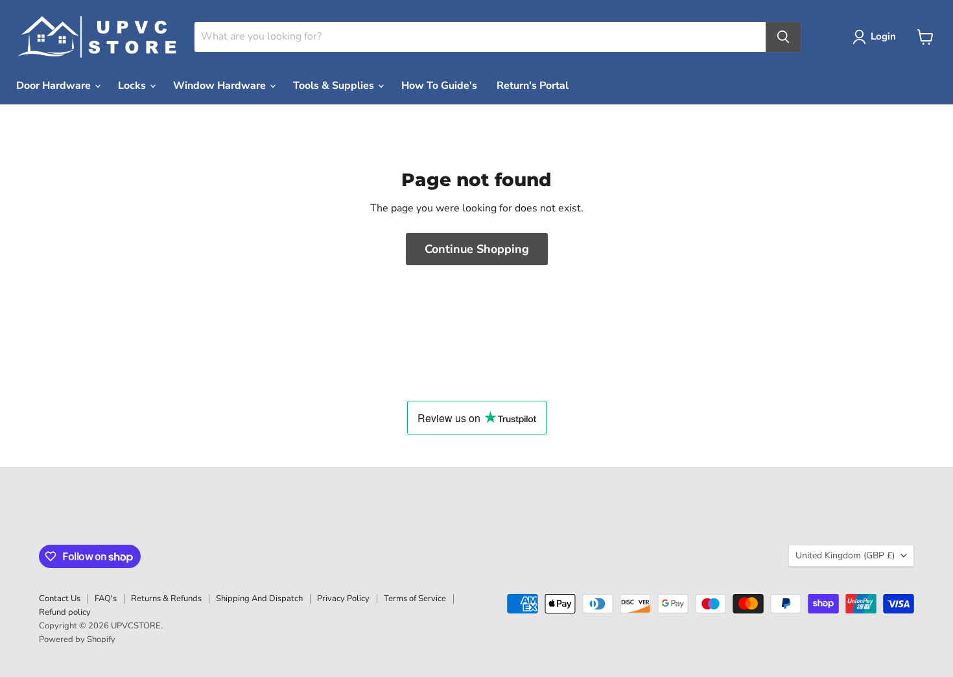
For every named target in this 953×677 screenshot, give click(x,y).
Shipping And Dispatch (259, 598)
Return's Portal (533, 85)
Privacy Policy (343, 598)
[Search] (783, 37)
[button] (877, 37)
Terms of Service (415, 598)
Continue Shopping (477, 249)
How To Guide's (439, 85)
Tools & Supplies (335, 85)
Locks (133, 85)
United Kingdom (845, 555)
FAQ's (106, 598)
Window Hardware (220, 85)
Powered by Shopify (77, 639)
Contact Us (59, 598)
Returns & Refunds (166, 598)
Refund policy (65, 612)
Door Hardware (54, 85)
